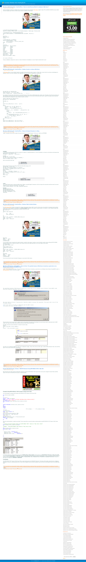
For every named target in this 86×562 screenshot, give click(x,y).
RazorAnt (53, 560)
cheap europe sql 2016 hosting (68, 268)
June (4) (64, 55)
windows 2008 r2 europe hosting (68, 527)
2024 (66, 84)
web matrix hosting (66, 526)
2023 (66, 98)
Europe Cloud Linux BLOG (67, 47)
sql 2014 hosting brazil (67, 412)
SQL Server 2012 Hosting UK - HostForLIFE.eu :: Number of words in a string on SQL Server (21, 69)
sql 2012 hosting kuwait (67, 389)
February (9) (65, 207)
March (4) (64, 58)
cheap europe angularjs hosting (68, 263)
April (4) (64, 72)
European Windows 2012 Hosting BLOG (14, 2)
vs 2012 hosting (66, 523)
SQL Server (36, 9)
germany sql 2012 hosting (52, 64)
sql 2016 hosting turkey (67, 478)
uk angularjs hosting (66, 517)
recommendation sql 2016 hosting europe (70, 342)
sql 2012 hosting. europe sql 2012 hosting (70, 408)
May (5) (64, 158)
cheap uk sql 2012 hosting (67, 287)
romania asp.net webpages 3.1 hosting (69, 354)
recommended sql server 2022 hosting (69, 347)
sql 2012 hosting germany (67, 381)
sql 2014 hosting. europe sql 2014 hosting (70, 445)
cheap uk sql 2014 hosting (67, 288)
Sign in (64, 558)
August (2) (65, 154)
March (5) (65, 73)
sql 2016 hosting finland (67, 452)
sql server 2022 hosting (67, 499)
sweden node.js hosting (67, 511)
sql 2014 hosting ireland (67, 423)
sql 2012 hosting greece (67, 382)
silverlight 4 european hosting (68, 364)
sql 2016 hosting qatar (67, 470)
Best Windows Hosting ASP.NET (68, 534)
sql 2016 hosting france (67, 453)
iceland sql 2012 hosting (10, 65)
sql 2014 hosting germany (67, 418)
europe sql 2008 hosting (67, 296)
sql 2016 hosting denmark (67, 451)
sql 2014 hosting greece (67, 419)
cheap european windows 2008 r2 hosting (70, 274)
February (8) (65, 192)
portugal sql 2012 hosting (67, 335)
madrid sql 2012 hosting (67, 331)
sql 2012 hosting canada (67, 376)
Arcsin (48, 560)
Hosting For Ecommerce (67, 533)
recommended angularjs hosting (68, 343)
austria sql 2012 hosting (67, 247)
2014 (66, 186)
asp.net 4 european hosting (67, 246)
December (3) (65, 63)
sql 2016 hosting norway (67, 466)
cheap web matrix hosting (67, 293)
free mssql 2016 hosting (67, 320)
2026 (65, 56)
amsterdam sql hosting (67, 242)
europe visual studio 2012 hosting (68, 303)
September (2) (66, 125)
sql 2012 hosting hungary (67, 383)
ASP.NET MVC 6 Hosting (73, 14)
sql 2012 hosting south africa (68, 399)
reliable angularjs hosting (67, 348)
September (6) (66, 97)
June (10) (65, 172)
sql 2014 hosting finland (67, 416)
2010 (65, 237)
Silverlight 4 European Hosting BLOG (69, 41)
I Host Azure (65, 541)
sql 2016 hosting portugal (67, 469)
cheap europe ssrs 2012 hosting (68, 269)
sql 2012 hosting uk (66, 405)
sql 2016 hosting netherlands (68, 465)
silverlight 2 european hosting (68, 362)
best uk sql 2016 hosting (67, 261)
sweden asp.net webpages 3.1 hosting (69, 510)
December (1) (65, 106)
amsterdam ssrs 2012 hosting (68, 243)
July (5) (64, 143)
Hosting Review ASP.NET (67, 537)
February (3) (65, 118)
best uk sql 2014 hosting (67, 260)
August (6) (65, 98)
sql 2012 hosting (66, 371)
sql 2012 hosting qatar (67, 396)
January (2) (65, 91)
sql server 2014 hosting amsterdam (69, 484)
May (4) (64, 71)
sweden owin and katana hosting (68, 512)
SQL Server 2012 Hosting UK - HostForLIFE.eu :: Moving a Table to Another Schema (19, 204)
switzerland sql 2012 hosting (68, 514)
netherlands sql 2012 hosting (68, 334)
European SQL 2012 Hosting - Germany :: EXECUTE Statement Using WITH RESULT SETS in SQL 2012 (23, 368)
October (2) (65, 109)
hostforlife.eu (5, 65)
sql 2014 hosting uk (66, 443)
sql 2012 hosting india (10, 127)
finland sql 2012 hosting (67, 314)
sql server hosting (66, 500)
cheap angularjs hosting (67, 262)
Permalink (11, 67)
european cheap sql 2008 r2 (68, 308)
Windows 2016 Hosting (75, 13)
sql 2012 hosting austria (67, 372)
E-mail (6, 67)
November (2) (65, 123)
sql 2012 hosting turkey (67, 404)
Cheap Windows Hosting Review (68, 554)
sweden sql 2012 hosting (67, 513)
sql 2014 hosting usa (66, 444)
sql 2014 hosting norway (67, 430)
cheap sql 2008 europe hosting (68, 276)
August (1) (65, 215)
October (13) (65, 183)
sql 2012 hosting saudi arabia (68, 398)
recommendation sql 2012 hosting (69, 336)
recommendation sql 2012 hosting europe (70, 337)
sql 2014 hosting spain (67, 438)
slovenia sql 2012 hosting (67, 365)
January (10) (65, 178)
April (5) (64, 116)
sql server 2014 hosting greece (68, 487)
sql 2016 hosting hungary (67, 457)
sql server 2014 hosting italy (67, 490)
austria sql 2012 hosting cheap (16, 64)
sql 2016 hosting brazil (67, 449)
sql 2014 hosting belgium (67, 411)
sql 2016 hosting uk (66, 479)
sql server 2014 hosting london (68, 491)
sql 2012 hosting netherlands (68, 391)
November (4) (65, 79)
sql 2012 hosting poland (16, 127)
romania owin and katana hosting (68, 356)
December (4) (65, 93)
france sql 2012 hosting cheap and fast (43, 64)
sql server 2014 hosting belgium (68, 485)
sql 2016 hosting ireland (67, 459)
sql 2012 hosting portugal (67, 395)
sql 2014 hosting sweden (67, 439)
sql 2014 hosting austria (67, 410)
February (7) (65, 177)
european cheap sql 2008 (67, 307)
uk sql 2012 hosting (22, 127)
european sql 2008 (66, 309)
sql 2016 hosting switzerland (68, 477)
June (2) (64, 129)
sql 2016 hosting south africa (68, 473)
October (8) (65, 167)
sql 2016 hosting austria (67, 446)
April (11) (65, 159)
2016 (66, 156)
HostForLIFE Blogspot (66, 48)
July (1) (64, 156)
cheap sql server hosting (67, 283)
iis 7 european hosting (66, 327)
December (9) (65, 180)
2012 (66, 217)
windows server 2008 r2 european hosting (70, 530)
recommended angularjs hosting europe (69, 344)
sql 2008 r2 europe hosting (67, 368)
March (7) (65, 160)
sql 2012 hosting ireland (67, 385)
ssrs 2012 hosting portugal (67, 507)
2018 (66, 140)
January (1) (65, 102)
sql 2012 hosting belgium (53, 65)
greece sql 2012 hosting (67, 322)
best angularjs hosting (66, 250)
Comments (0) (15, 67)
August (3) (65, 231)
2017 (65, 146)
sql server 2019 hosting (67, 498)
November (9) (65, 181)
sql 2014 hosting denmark (67, 415)
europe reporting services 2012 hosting (69, 295)
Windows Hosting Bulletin (67, 542)
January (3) (65, 76)
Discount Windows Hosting (67, 540)
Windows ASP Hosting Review (68, 546)
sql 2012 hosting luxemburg (68, 390)
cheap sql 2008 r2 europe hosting (69, 277)
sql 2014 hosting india (66, 422)
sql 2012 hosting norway (67, 392)
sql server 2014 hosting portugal (68, 493)
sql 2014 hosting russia (67, 435)
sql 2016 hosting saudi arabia (68, 472)
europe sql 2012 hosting (35, 64)
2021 (65, 104)
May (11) (65, 173)
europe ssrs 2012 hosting (67, 302)
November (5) (65, 227)
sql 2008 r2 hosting (66, 369)
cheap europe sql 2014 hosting (68, 267)
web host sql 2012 (66, 525)
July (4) (64, 99)
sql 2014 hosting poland (67, 431)
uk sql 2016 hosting (66, 520)
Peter (12, 70)
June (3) (64, 233)
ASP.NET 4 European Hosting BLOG (69, 39)
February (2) (65, 75)
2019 (66, 128)
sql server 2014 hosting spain (68, 496)
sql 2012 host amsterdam (47, 65)
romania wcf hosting (66, 358)
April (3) (64, 131)
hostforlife (56, 64)
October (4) (65, 80)
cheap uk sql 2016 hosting (67, 289)
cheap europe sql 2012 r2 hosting (69, 266)
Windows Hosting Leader (67, 543)
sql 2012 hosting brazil (67, 375)
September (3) (66, 153)
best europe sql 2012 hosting (68, 253)
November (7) (65, 64)
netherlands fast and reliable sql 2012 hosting (24, 65)
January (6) (65, 224)
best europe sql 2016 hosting (68, 255)
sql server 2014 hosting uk (67, 497)
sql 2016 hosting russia (67, 471)
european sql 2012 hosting (67, 311)
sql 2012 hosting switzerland (68, 403)
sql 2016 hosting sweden (67, 476)
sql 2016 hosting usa (66, 480)
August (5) (65, 52)
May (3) (64, 188)
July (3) (64, 69)
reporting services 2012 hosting (68, 351)
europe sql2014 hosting (67, 301)
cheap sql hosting (66, 282)
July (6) (64, 84)
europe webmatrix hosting (67, 304)
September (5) (66, 66)
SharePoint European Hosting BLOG (69, 45)
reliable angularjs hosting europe (68, 349)
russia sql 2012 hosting (33, 65)
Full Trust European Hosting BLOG (68, 40)
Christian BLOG (65, 46)
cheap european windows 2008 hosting (69, 273)
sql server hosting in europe (67, 503)
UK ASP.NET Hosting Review (67, 547)
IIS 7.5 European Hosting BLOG (68, 44)
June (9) (64, 157)
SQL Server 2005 (8, 207)
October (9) (65, 213)
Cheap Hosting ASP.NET (67, 536)
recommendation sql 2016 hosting (69, 341)
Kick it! (8, 67)
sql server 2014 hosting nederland (69, 492)
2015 (66, 171)
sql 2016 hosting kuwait (67, 463)
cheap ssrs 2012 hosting (67, 284)
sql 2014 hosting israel (67, 424)
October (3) (65, 139)
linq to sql (65, 330)
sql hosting (65, 483)
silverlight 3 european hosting (68, 363)
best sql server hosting (67, 256)
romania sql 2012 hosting (67, 357)
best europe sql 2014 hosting (68, 254)
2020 (66, 112)
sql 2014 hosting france (67, 417)
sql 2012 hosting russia (67, 397)
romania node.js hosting (67, 355)
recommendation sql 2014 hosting (69, 338)
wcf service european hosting (68, 524)
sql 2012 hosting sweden (67, 402)
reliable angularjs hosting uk (68, 350)
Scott (12, 369)
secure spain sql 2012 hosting (39, 65)
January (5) (65, 134)
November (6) (65, 107)
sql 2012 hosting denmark (38, 200)
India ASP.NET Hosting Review (68, 549)
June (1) (64, 100)
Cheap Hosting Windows (67, 550)
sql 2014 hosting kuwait (67, 426)
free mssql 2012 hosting (67, 317)
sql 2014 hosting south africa (68, 437)
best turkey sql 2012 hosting (23, 64)
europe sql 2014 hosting (67, 300)
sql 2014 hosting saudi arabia (68, 436)
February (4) (65, 59)
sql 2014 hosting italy (66, 425)
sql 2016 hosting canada (67, 450)
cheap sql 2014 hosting (67, 281)
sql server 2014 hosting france (68, 486)
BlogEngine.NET (36, 560)
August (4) (65, 68)
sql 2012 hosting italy (66, 388)
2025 (66, 69)
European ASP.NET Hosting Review (69, 548)
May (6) (64, 56)
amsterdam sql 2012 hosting (8, 64)
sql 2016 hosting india (66, 458)
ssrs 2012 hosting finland (67, 506)
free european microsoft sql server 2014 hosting (71, 316)
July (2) (64, 112)
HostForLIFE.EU (65, 38)
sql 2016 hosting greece (67, 456)
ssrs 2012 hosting (66, 504)
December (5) (65, 150)
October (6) (65, 65)
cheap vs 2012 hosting (67, 290)
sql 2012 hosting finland (67, 378)
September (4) (66, 110)
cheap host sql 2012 (29, 64)
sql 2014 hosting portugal (67, 432)
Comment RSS (20, 67)
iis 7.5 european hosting (67, 328)
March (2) (65, 221)
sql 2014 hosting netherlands (68, 429)
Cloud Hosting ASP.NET (67, 535)
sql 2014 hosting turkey (67, 442)
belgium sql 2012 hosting (67, 249)
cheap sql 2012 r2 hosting (67, 280)
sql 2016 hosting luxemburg (68, 464)
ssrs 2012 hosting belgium (67, 505)
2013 (66, 202)
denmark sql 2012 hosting (67, 294)
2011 (66, 230)
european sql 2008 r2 (67, 310)
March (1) (65, 117)
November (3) (65, 95)
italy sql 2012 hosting (15, 65)
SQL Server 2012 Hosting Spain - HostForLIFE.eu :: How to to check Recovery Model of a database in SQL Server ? (26, 6)
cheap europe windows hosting (68, 270)
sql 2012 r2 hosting (66, 409)
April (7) (64, 57)
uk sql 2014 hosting (66, 519)
